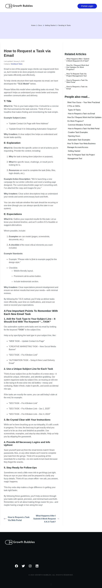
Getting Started (50, 25)
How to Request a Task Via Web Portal (18, 518)
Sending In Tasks (64, 25)
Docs (40, 25)
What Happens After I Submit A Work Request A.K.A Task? (44, 519)
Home (33, 25)
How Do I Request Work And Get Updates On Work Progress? (77, 67)
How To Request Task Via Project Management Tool (76, 75)
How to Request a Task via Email (76, 88)
